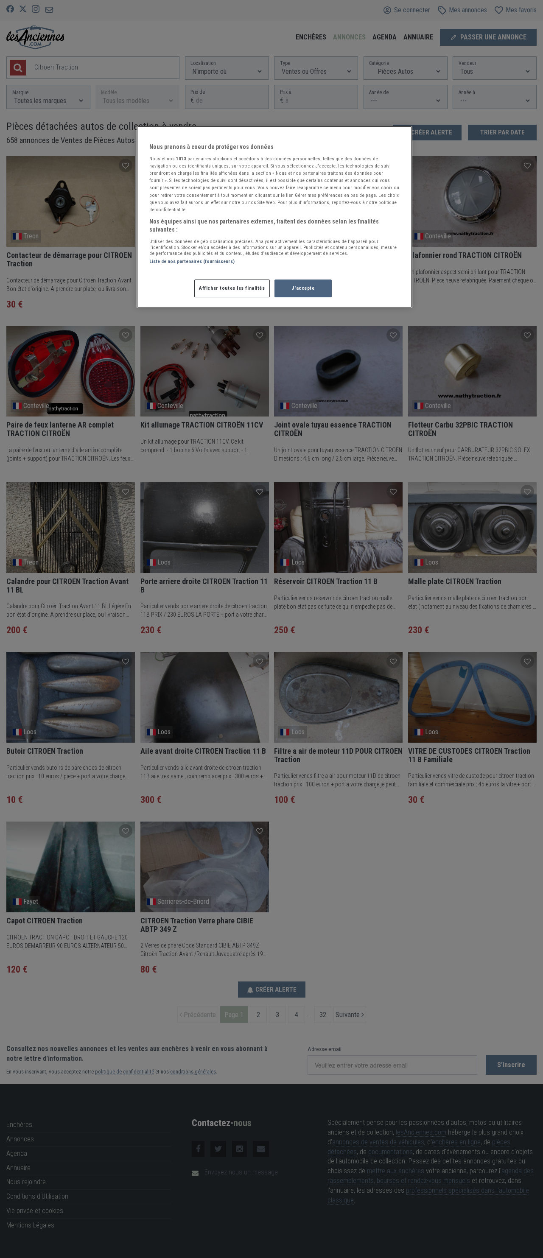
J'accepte (302, 288)
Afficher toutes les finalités (232, 288)
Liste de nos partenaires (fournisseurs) (192, 261)
